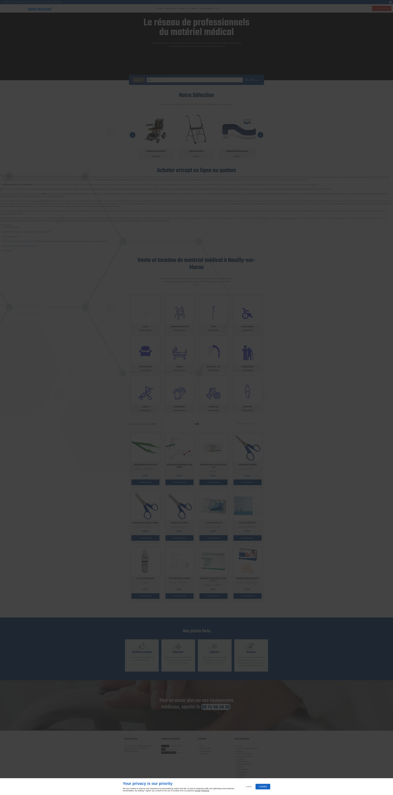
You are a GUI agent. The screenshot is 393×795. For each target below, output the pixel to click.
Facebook (205, 791)
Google (198, 791)
